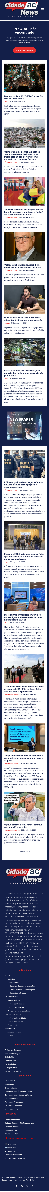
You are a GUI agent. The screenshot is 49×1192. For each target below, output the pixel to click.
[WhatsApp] (33, 1186)
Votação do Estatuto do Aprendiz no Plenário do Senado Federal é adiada (22, 266)
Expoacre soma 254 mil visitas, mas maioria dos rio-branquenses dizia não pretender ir (23, 373)
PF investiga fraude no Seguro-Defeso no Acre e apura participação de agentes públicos (23, 484)
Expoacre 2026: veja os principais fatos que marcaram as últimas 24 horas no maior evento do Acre (24, 556)
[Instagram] (22, 1186)
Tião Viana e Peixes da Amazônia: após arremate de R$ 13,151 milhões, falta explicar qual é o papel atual (24, 689)
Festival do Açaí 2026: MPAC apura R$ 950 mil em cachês (23, 97)
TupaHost (29, 1180)
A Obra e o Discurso (12, 694)
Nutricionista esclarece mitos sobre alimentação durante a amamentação (23, 318)
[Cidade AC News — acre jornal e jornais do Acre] (24, 876)
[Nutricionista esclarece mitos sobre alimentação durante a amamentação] (24, 299)
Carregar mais (23, 851)
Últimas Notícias (11, 162)
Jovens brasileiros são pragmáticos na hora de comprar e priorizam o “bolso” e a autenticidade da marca (24, 212)
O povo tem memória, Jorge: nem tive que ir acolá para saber (23, 826)
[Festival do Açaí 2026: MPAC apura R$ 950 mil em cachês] (24, 78)
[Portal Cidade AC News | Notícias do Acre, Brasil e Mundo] (22, 9)
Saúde (7, 323)
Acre (6, 102)
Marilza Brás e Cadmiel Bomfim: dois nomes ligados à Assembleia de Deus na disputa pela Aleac (23, 617)
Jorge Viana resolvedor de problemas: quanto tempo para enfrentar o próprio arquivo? (23, 758)
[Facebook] (16, 1186)
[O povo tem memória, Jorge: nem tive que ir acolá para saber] (24, 806)
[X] (27, 1186)
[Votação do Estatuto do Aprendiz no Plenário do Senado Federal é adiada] (24, 246)
